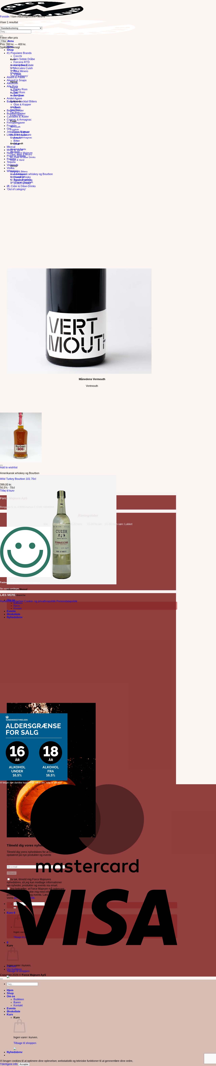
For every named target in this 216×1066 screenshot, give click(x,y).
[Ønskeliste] (1, 465)
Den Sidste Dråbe (24, 59)
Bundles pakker (16, 113)
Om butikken (14, 969)
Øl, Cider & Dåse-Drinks (21, 186)
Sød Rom (19, 92)
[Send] (1, 35)
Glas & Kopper (22, 104)
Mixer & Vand (15, 149)
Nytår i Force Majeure (20, 152)
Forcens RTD (22, 62)
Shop (10, 49)
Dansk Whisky (22, 177)
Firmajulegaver (16, 122)
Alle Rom (12, 86)
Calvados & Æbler (18, 116)
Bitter (17, 140)
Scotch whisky (22, 183)
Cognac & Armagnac (19, 119)
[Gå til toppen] (1, 978)
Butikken (18, 603)
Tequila (11, 162)
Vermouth (12, 165)
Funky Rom (20, 89)
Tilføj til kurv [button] (7, 490)
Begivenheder (15, 110)
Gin (9, 128)
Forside (4, 16)
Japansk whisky (23, 180)
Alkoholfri (12, 83)
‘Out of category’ (16, 189)
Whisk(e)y (13, 171)
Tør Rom (19, 95)
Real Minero (21, 71)
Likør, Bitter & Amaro (19, 134)
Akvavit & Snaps (16, 80)
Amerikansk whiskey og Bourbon (33, 174)
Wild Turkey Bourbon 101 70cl (18, 478)
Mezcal (11, 146)
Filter (3, 41)
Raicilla (11, 159)
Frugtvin (12, 125)
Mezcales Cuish (23, 68)
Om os (11, 996)
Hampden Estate (24, 65)
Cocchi (18, 56)
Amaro (17, 137)
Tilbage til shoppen (18, 971)
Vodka (10, 168)
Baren (17, 605)
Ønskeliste (13, 614)
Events (11, 611)
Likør (17, 143)
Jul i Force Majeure (18, 131)
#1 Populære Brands (19, 53)
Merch (17, 107)
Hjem (10, 990)
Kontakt (18, 608)
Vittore (17, 74)
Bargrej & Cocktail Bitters (22, 101)
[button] (10, 41)
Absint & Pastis (16, 77)
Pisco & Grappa (16, 155)
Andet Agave (14, 98)
